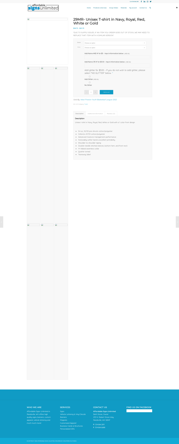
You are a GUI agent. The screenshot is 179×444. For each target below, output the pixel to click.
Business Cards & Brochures (71, 426)
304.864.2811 (135, 1)
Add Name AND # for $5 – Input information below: (107, 53)
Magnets (63, 420)
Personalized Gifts (67, 429)
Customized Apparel (68, 423)
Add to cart (106, 92)
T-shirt (86, 104)
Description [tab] (79, 114)
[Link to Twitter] (150, 1)
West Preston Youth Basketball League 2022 (98, 99)
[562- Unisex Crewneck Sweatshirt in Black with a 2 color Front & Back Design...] (1, 222)
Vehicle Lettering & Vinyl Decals (73, 414)
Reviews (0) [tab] (111, 114)
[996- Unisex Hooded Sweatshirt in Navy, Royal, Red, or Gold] (177, 222)
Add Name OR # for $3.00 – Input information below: (108, 62)
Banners (63, 417)
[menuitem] (89, 7)
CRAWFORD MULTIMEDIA (70, 441)
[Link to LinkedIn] (144, 1)
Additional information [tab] (95, 114)
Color (79, 42)
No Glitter (88, 85)
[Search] (150, 7)
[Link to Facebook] (141, 1)
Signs (62, 411)
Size (79, 47)
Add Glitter (92, 79)
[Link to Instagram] (147, 1)
